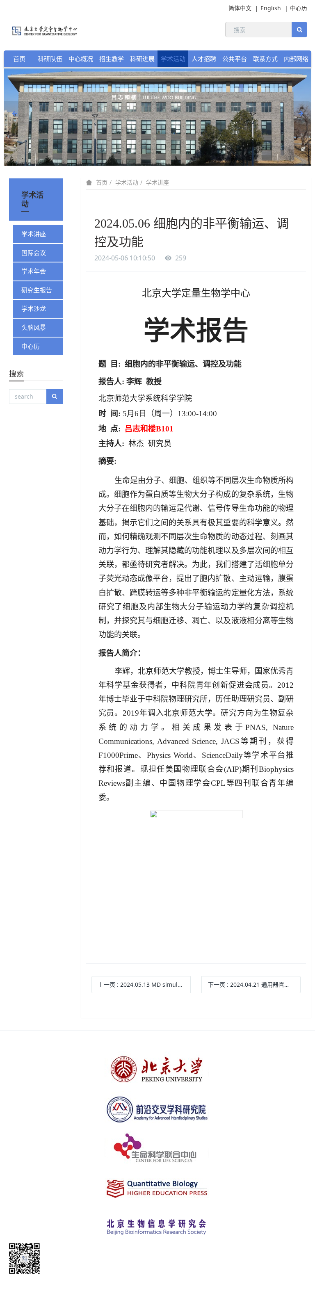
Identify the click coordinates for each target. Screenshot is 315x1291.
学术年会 (33, 271)
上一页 (144, 984)
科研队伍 (50, 59)
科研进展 (142, 59)
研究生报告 (36, 290)
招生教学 (111, 59)
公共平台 (234, 59)
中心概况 (80, 59)
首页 (19, 59)
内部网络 (296, 59)
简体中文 (239, 8)
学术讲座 (157, 182)
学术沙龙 (33, 308)
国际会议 (33, 253)
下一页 (254, 984)
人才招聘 (204, 59)
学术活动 (173, 59)
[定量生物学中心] (41, 29)
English (270, 8)
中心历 (298, 8)
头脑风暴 (33, 327)
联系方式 (265, 59)
